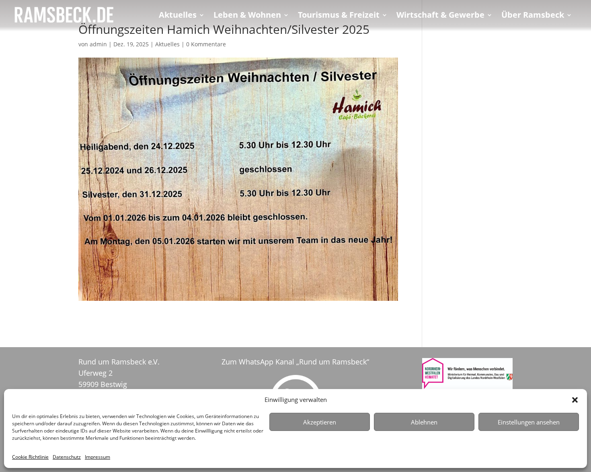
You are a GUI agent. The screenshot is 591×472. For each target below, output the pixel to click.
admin (98, 44)
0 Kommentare (206, 44)
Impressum (97, 456)
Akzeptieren (319, 422)
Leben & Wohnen (247, 16)
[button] (575, 400)
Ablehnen (424, 422)
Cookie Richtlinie (30, 456)
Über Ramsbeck (532, 16)
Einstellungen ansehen (529, 422)
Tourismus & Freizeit (339, 16)
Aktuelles (178, 16)
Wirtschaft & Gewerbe (440, 16)
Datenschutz (67, 456)
